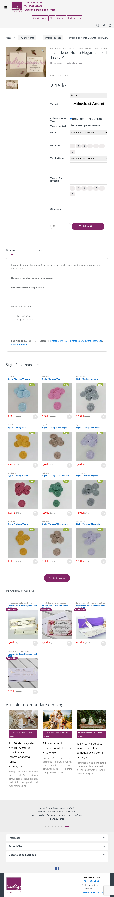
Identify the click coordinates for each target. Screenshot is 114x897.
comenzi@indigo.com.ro (43, 9)
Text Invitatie (57, 158)
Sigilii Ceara (12, 376)
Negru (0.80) (78, 119)
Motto (53, 132)
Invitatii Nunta (27, 37)
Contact (61, 18)
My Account (104, 25)
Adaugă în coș (90, 226)
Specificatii (37, 250)
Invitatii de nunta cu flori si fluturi (90, 604)
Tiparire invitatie (58, 126)
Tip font (54, 104)
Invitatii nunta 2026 (58, 48)
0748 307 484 (90, 881)
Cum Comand (40, 18)
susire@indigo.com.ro (92, 892)
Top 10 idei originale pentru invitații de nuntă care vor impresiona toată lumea (21, 752)
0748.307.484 (37, 2)
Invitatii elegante (53, 37)
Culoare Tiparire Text (58, 119)
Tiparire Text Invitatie (56, 179)
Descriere (12, 250)
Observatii (55, 209)
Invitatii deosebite (86, 48)
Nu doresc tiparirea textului (86, 125)
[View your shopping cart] (110, 25)
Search (97, 25)
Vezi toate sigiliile (57, 578)
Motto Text (55, 145)
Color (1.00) (96, 119)
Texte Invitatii (74, 18)
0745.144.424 (35, 6)
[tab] (12, 251)
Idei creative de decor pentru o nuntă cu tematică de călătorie (90, 748)
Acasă (8, 37)
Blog (52, 18)
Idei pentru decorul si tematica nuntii (22, 734)
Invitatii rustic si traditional (86, 603)
